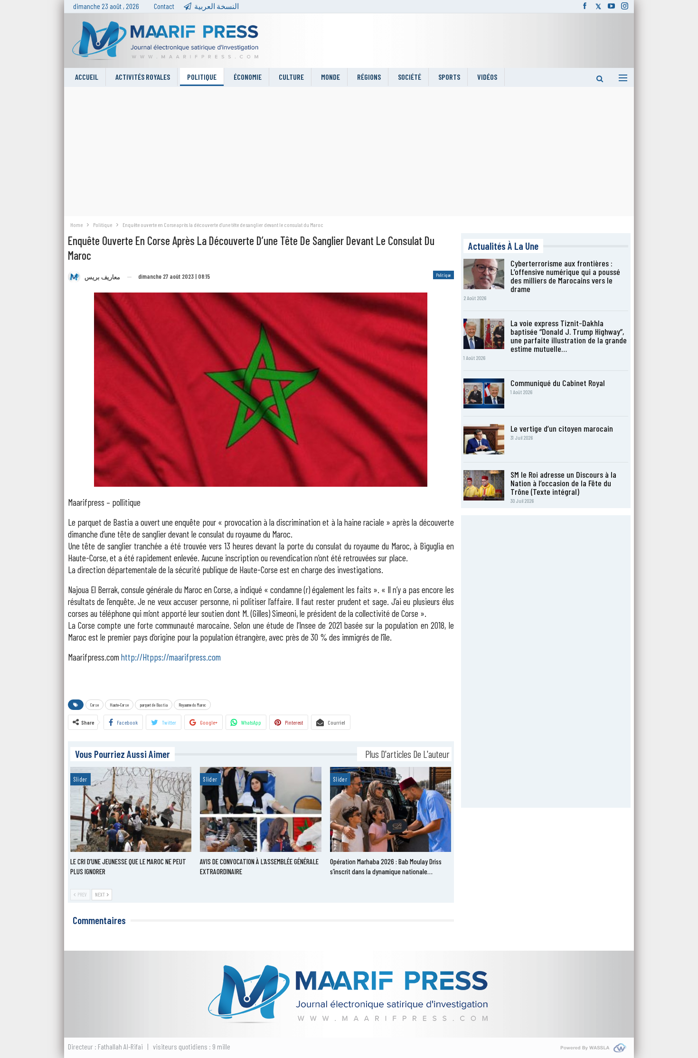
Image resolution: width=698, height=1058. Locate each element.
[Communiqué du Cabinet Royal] (483, 393)
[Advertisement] (349, 153)
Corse (94, 705)
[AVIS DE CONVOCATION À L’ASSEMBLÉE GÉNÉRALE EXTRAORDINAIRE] (260, 809)
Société (409, 76)
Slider (80, 779)
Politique (202, 76)
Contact (164, 5)
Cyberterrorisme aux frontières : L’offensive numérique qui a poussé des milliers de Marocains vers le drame (565, 276)
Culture (291, 76)
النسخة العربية (216, 5)
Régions (369, 76)
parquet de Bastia (154, 705)
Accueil (86, 76)
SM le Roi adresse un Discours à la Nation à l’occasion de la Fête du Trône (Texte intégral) (563, 483)
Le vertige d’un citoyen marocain (561, 428)
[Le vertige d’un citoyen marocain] (483, 439)
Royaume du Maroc (192, 705)
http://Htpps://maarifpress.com (171, 657)
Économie (248, 76)
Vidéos (487, 76)
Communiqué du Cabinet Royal (557, 383)
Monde (330, 76)
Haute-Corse (119, 705)
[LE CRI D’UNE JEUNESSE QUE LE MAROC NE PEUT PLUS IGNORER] (131, 809)
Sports (449, 76)
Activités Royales (142, 76)
